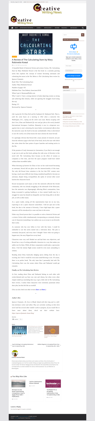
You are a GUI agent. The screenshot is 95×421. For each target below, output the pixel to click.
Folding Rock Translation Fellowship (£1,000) (72, 121)
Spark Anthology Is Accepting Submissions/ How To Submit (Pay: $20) (22, 345)
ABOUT (16, 27)
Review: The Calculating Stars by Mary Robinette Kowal (19, 335)
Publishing (64, 27)
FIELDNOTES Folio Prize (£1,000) (69, 119)
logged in (19, 409)
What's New (14, 56)
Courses (39, 27)
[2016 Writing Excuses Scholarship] (36, 329)
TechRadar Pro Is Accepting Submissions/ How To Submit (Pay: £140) (53, 392)
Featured (57, 27)
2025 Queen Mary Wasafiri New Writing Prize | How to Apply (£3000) (51, 336)
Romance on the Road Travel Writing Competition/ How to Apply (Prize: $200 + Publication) (18, 393)
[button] (34, 28)
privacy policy (76, 79)
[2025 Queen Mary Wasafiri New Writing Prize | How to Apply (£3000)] (51, 330)
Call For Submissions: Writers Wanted (35, 382)
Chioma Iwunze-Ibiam (23, 65)
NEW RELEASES (73, 27)
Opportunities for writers (26, 27)
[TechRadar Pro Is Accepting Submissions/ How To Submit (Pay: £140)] (53, 380)
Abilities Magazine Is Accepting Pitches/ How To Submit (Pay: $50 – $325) (48, 345)
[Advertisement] (73, 101)
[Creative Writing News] (47, 4)
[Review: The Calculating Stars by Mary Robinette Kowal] (19, 330)
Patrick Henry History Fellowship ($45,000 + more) (37, 2)
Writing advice (47, 27)
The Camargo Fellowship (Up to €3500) (71, 126)
